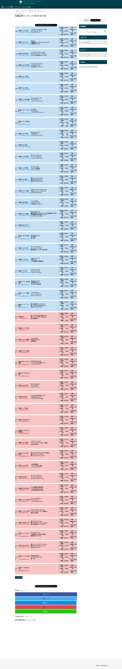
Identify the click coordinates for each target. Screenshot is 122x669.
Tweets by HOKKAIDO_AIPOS (88, 67)
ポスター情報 (27, 7)
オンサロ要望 (9, 7)
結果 (2, 7)
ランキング (18, 7)
